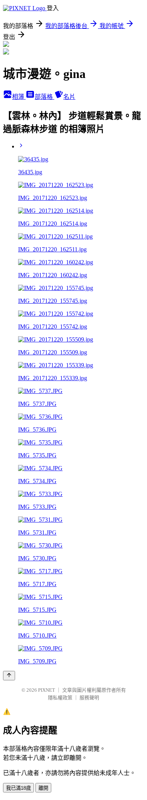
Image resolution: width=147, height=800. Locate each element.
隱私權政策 (60, 697)
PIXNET (46, 690)
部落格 (44, 97)
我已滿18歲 (18, 788)
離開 (43, 788)
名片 (69, 97)
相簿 (19, 97)
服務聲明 (89, 697)
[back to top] (9, 675)
